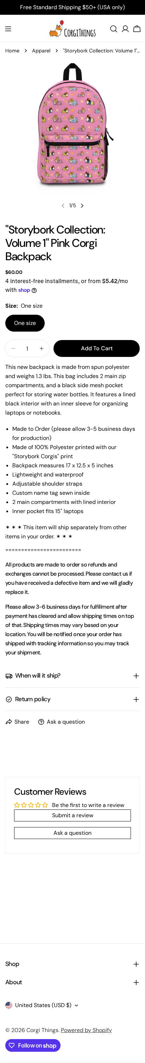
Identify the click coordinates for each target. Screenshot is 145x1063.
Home (12, 50)
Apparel (41, 50)
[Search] (114, 29)
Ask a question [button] (72, 833)
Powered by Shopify (86, 1030)
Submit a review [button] (72, 815)
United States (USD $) (43, 1005)
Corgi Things (42, 1030)
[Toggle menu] (8, 29)
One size (25, 323)
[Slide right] (82, 205)
